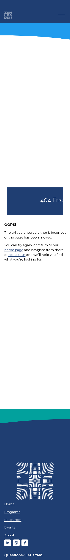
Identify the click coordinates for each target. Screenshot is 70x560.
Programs (12, 512)
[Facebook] (24, 542)
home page (13, 250)
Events (9, 527)
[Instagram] (16, 542)
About (9, 535)
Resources (12, 520)
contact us (17, 255)
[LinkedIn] (7, 542)
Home (9, 504)
